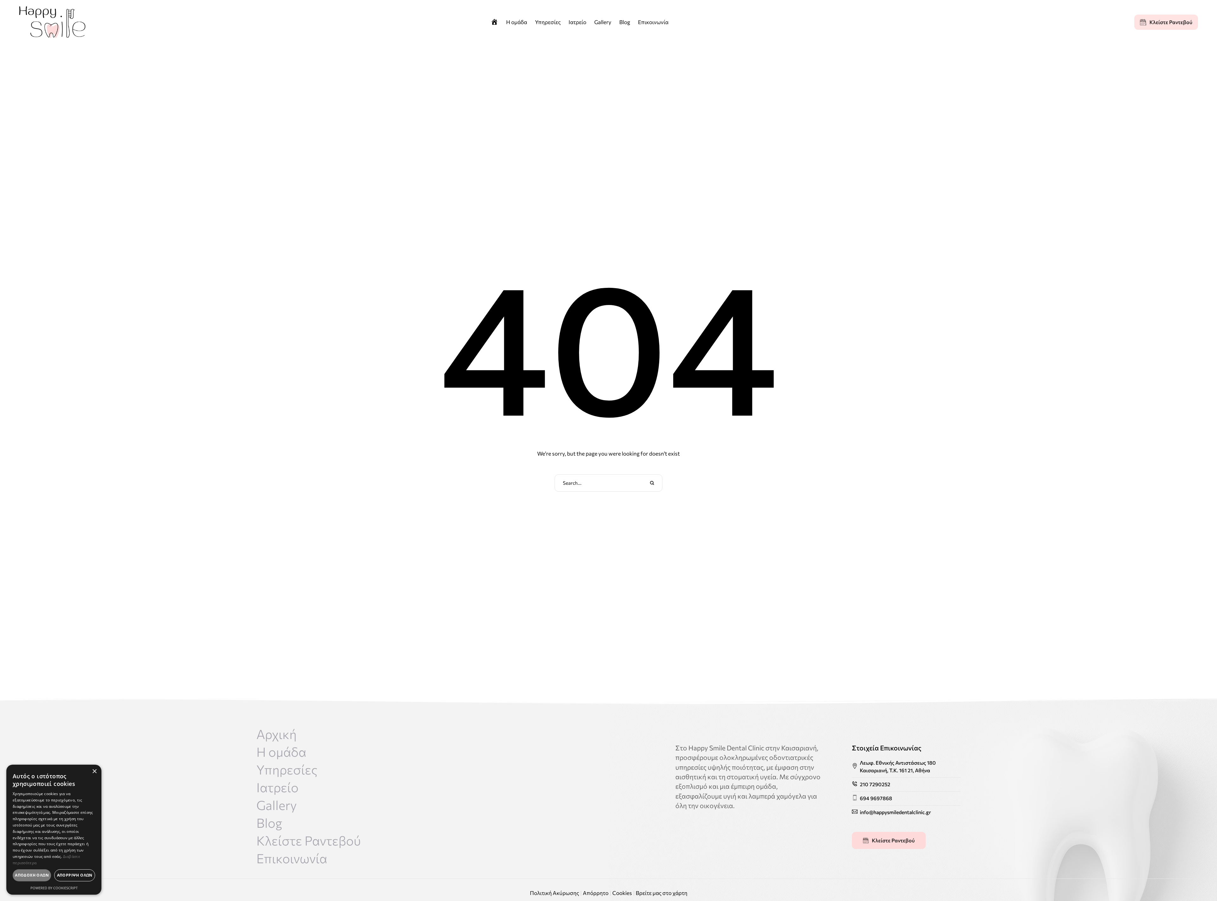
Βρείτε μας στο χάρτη (661, 893)
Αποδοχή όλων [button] (32, 875)
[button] (1166, 22)
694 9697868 (876, 798)
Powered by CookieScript (54, 887)
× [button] (94, 771)
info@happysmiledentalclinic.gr (895, 812)
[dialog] (53, 830)
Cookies (622, 893)
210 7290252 (875, 784)
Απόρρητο (595, 893)
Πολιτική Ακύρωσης (554, 893)
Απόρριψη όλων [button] (75, 875)
